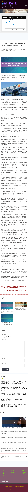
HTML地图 (21, 486)
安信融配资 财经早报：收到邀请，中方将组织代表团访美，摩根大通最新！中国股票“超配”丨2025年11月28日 (14, 388)
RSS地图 (16, 486)
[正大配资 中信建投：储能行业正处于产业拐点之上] (14, 421)
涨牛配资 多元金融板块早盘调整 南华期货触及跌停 (13, 437)
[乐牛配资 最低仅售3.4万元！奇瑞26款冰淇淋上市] (7, 318)
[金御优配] (9, 3)
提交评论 (6, 369)
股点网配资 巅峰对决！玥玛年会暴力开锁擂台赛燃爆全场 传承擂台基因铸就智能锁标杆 (13, 383)
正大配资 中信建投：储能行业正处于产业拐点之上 (13, 427)
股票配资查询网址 (13, 472)
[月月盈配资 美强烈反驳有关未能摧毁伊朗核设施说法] (21, 304)
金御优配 (3, 472)
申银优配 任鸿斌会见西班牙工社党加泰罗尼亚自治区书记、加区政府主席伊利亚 (13, 286)
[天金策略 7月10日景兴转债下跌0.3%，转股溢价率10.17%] (7, 305)
